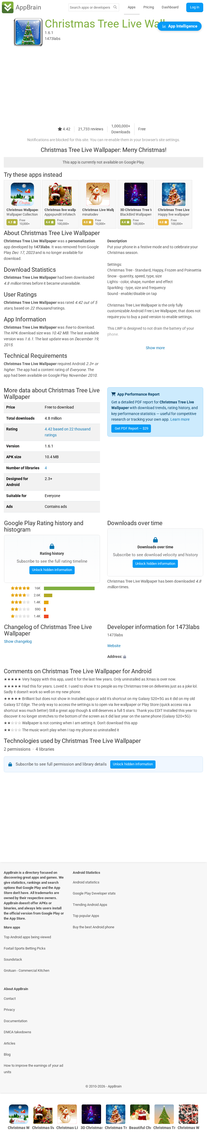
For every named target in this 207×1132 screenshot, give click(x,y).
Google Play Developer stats (94, 893)
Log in (194, 7)
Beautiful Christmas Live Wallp (140, 1128)
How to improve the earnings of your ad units (33, 1068)
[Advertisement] (103, 85)
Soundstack (13, 959)
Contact (10, 999)
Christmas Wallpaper (188, 1128)
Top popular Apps (86, 916)
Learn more (179, 419)
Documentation (15, 1021)
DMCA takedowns (17, 1032)
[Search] (115, 7)
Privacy (9, 1010)
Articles (9, 1043)
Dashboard (170, 7)
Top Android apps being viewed (27, 937)
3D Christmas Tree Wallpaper (136, 210)
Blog (7, 1054)
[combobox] (90, 7)
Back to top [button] (195, 1087)
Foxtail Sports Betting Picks (25, 948)
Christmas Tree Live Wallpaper (173, 210)
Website (113, 646)
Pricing (148, 7)
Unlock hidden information (52, 570)
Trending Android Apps (90, 905)
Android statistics (86, 882)
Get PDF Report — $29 (131, 428)
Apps (132, 7)
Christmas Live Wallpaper (98, 210)
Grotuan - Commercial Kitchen (26, 970)
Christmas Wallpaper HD (22, 210)
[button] (155, 657)
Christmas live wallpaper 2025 (60, 210)
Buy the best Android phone (93, 927)
